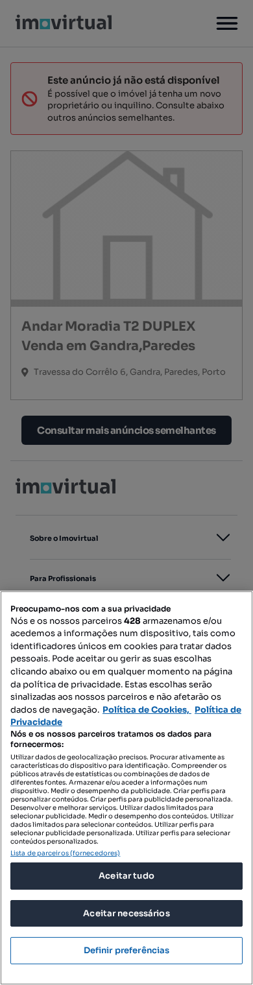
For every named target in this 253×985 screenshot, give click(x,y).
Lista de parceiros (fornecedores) (65, 853)
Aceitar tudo (126, 875)
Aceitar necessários (126, 913)
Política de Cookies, (146, 709)
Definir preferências (127, 950)
